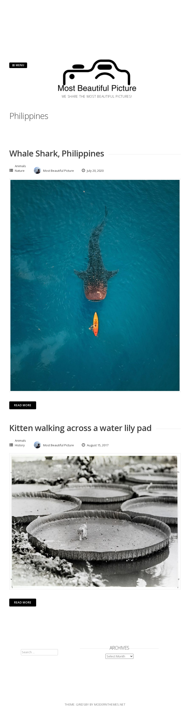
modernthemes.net (109, 704)
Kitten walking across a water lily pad (80, 428)
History (20, 445)
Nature (20, 171)
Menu (19, 65)
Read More (22, 405)
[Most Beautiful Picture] (96, 92)
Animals (20, 166)
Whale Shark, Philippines (56, 153)
